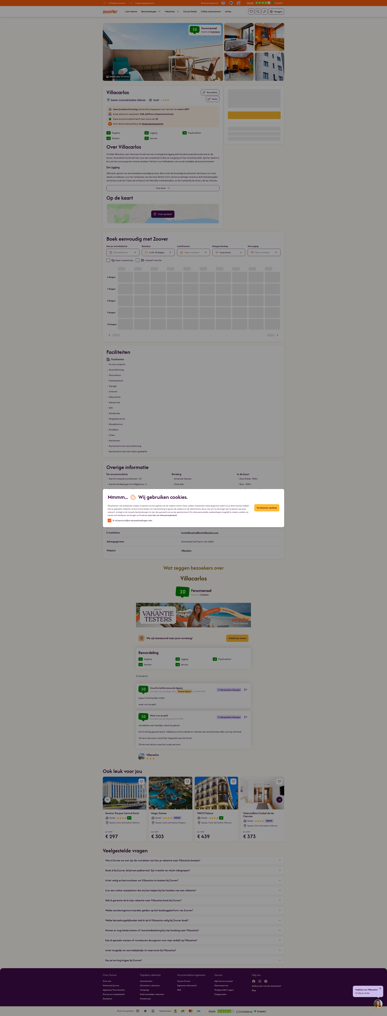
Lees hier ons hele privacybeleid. (162, 515)
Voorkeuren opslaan (267, 507)
